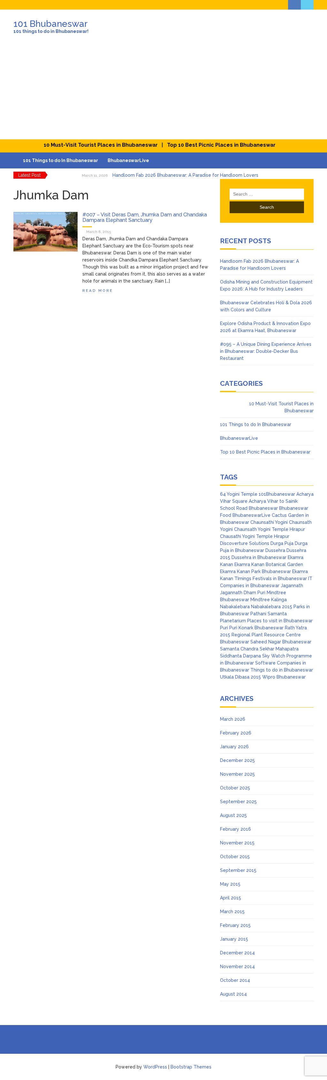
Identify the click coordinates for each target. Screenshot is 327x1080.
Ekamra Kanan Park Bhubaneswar (255, 571)
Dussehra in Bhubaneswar (259, 557)
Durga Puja (281, 543)
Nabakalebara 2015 (271, 606)
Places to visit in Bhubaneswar (280, 620)
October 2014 (235, 980)
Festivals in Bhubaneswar (280, 578)
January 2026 (234, 746)
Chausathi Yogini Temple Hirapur (254, 536)
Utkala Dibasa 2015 (240, 677)
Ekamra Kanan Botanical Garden (268, 564)
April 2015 (230, 897)
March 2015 (232, 911)
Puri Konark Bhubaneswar (256, 627)
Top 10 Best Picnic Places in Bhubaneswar (210, 145)
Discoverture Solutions (244, 543)
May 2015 (230, 884)
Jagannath (292, 585)
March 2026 (232, 719)
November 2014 (237, 966)
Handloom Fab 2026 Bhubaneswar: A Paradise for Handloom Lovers (185, 175)
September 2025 (238, 801)
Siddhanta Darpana (240, 655)
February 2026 (235, 732)
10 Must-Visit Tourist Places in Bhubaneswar (90, 145)
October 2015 (235, 856)
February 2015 (235, 925)
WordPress (155, 1066)
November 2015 (237, 842)
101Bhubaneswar (277, 494)
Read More (97, 290)
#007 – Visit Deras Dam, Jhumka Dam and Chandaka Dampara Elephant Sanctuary (144, 217)
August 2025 (233, 815)
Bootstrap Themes (191, 1066)
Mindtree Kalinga (268, 599)
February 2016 (235, 829)
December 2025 (237, 760)
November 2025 (237, 774)
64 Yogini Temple (238, 494)
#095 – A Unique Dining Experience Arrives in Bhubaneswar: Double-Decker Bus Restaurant (265, 351)
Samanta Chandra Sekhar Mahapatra (259, 648)
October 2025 (235, 787)
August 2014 (233, 994)
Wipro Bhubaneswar (284, 677)
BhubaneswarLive (128, 160)
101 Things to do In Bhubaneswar (60, 160)
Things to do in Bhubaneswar (281, 669)
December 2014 (237, 952)
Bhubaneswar (263, 508)
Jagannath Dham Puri (242, 592)
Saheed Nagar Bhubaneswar (280, 641)
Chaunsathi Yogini (269, 522)
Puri (224, 627)
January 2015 (234, 939)
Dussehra (275, 550)
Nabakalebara (235, 606)
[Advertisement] (163, 91)
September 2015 (238, 870)
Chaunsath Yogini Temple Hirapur (269, 529)
